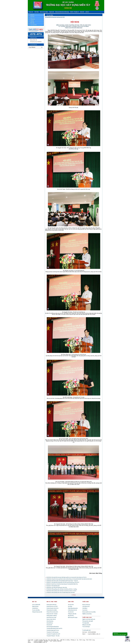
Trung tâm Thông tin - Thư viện (53, 635)
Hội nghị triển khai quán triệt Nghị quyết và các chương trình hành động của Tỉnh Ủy (66, 577)
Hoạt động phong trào (73, 608)
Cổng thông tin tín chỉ (72, 610)
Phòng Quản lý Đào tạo (51, 604)
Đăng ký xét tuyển (86, 624)
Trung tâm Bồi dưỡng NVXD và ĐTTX (54, 628)
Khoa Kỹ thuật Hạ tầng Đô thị (53, 626)
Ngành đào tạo (35, 606)
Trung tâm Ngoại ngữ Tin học (53, 630)
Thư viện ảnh (71, 611)
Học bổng (70, 606)
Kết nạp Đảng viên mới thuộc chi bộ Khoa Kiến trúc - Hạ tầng (61, 589)
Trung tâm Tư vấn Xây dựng (52, 632)
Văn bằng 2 (84, 608)
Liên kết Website (33, 44)
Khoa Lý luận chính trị (51, 619)
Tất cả (74, 594)
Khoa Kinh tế (49, 624)
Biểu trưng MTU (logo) (72, 617)
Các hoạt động (50, 15)
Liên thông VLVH (85, 606)
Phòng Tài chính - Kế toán (52, 613)
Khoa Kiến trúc (50, 622)
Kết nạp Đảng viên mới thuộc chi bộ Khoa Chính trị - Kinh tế (61, 590)
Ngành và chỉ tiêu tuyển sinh (88, 619)
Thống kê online (33, 37)
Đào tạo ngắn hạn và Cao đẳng (88, 611)
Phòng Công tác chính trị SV (52, 608)
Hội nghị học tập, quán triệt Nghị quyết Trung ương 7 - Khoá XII (62, 580)
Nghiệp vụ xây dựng (86, 613)
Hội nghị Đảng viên (53, 585)
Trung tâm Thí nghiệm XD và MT (53, 634)
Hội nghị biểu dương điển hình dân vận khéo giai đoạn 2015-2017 (62, 582)
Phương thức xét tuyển (87, 621)
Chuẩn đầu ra (35, 608)
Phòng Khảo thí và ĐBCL (52, 610)
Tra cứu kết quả (86, 626)
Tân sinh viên (71, 604)
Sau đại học (84, 610)
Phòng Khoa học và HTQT (52, 606)
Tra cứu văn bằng (36, 610)
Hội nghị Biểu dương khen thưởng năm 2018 (55, 17)
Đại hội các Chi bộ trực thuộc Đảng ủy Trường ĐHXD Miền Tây (62, 584)
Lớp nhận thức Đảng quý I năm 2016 (56, 587)
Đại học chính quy (86, 604)
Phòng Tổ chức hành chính (52, 611)
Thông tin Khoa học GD (37, 611)
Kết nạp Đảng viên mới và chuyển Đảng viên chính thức (60, 592)
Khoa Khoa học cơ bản (51, 617)
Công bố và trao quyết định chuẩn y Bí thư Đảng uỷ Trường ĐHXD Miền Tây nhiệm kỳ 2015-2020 (69, 579)
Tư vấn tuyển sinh (86, 630)
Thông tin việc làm (72, 613)
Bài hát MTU (71, 615)
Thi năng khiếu (85, 622)
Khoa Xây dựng (50, 621)
